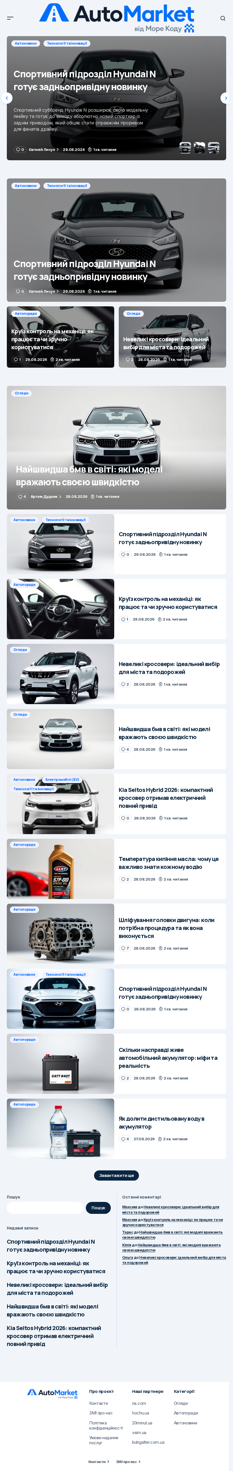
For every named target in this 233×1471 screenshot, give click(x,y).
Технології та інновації (67, 185)
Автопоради (26, 43)
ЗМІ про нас (126, 1461)
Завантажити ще (116, 1175)
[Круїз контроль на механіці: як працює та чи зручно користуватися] (116, 98)
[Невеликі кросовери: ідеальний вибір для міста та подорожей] (172, 337)
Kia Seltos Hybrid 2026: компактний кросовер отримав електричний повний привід (54, 1336)
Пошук (13, 1197)
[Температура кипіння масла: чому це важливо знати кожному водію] (60, 869)
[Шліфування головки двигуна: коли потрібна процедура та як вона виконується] (60, 934)
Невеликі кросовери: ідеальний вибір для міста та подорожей (57, 1289)
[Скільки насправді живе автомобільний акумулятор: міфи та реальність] (60, 1064)
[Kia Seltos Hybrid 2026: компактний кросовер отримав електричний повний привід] (60, 804)
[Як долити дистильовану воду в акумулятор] (60, 1128)
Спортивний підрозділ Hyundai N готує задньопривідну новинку (51, 1245)
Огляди (133, 313)
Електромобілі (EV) (62, 779)
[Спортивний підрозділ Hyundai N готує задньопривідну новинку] (116, 240)
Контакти (97, 1461)
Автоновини (26, 185)
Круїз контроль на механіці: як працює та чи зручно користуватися (56, 1267)
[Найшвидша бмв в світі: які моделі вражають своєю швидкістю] (116, 447)
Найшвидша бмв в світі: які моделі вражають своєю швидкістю (52, 1310)
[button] (10, 18)
